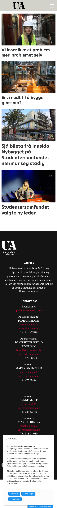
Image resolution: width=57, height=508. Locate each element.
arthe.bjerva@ (30, 426)
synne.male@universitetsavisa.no (29, 406)
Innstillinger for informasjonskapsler (40, 506)
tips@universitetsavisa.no (29, 310)
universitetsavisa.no (29, 328)
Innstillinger (15, 499)
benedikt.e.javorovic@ (28, 350)
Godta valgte (28, 494)
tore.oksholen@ (29, 324)
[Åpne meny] (52, 6)
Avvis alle (14, 494)
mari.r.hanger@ (29, 372)
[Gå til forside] (29, 5)
